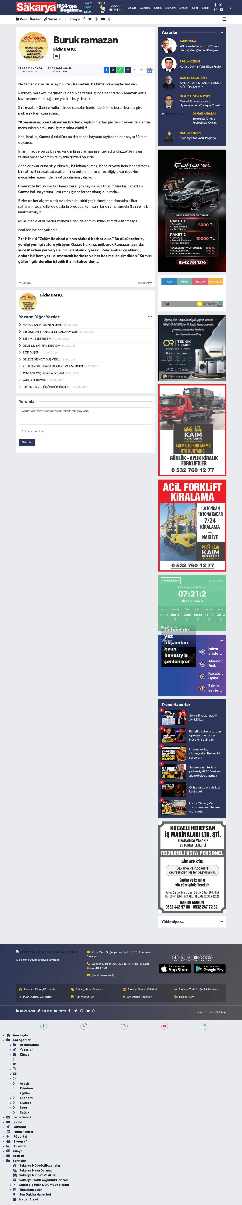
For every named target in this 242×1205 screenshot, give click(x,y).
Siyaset (25, 1102)
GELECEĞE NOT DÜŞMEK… (41, 359)
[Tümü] (221, 32)
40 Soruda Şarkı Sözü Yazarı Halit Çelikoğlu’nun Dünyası (199, 48)
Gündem (26, 1088)
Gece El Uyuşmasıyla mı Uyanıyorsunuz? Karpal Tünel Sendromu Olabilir (200, 104)
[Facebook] (175, 958)
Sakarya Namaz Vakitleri (142, 989)
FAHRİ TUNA (188, 41)
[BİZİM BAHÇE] (34, 46)
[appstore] (175, 968)
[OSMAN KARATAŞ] (175, 114)
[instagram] (124, 1026)
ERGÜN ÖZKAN (190, 61)
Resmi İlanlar (30, 19)
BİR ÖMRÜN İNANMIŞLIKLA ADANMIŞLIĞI (51, 332)
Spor (23, 1107)
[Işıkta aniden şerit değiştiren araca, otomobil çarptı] (202, 651)
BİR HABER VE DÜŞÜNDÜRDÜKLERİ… (47, 387)
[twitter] (84, 1026)
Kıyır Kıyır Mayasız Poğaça (198, 138)
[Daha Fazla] (128, 70)
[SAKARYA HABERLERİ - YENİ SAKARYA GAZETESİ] (49, 7)
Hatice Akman (190, 133)
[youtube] (164, 1026)
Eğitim (24, 1093)
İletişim (18, 1155)
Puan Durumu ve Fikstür (37, 996)
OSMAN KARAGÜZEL (193, 78)
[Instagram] (189, 958)
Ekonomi (26, 1098)
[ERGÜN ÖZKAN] (169, 64)
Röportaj (20, 1136)
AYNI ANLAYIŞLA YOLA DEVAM (43, 373)
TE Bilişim (220, 1012)
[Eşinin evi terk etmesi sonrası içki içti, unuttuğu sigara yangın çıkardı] (202, 688)
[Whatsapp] (202, 958)
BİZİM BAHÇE (64, 49)
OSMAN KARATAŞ (204, 113)
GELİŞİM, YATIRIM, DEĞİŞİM (41, 345)
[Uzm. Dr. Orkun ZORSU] (169, 100)
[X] (182, 958)
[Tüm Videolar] (221, 641)
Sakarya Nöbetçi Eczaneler (40, 989)
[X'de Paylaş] (113, 70)
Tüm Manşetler (84, 996)
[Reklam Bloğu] (192, 210)
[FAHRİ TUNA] (169, 45)
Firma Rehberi (23, 1131)
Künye (75, 19)
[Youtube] (196, 958)
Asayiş (24, 1083)
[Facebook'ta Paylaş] (106, 70)
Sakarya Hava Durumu (89, 989)
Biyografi (20, 1141)
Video (17, 1122)
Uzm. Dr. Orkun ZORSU (196, 96)
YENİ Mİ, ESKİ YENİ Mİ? (38, 338)
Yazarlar (55, 19)
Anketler (20, 1146)
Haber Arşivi (186, 996)
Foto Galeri (22, 1117)
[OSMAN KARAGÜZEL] (169, 82)
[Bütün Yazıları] (150, 316)
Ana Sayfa (20, 1035)
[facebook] (43, 1026)
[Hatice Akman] (169, 135)
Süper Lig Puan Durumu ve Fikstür (44, 1184)
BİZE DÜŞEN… (32, 352)
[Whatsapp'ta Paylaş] (120, 70)
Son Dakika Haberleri (139, 996)
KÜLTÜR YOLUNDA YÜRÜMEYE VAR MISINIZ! (52, 366)
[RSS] (209, 958)
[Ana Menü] (224, 19)
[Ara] (229, 7)
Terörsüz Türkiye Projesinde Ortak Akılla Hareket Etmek (207, 121)
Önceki (26, 282)
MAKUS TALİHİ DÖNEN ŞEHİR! (43, 325)
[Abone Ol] (149, 70)
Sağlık (24, 1112)
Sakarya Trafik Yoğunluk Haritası (198, 989)
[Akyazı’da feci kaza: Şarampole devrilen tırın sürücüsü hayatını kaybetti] (202, 663)
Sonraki (143, 282)
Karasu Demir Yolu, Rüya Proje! (201, 66)
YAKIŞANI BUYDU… (36, 380)
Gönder (27, 442)
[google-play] (209, 968)
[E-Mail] (56, 56)
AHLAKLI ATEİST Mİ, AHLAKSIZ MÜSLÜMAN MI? (201, 85)
